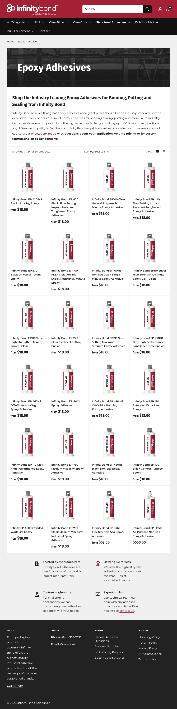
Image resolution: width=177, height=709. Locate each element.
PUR (37, 22)
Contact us (48, 133)
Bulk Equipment (18, 31)
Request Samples (107, 646)
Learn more (15, 685)
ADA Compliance (150, 654)
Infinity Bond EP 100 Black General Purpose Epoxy (148, 468)
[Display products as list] (163, 151)
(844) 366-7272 (71, 637)
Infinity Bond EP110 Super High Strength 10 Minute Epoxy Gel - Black (149, 274)
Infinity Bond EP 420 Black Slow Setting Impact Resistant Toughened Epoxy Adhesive (64, 207)
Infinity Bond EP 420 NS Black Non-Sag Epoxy (26, 201)
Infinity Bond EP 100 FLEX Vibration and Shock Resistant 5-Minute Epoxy (68, 276)
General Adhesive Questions (107, 639)
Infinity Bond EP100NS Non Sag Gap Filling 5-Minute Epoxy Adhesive (107, 274)
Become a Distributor (109, 657)
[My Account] (160, 9)
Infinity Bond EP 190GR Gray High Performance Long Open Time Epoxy (148, 342)
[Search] (147, 9)
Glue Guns (80, 22)
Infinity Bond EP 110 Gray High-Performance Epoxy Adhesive (27, 468)
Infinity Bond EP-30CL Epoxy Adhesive (65, 403)
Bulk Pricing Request (109, 652)
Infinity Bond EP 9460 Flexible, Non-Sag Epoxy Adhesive (108, 532)
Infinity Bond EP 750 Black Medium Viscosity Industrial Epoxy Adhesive (67, 534)
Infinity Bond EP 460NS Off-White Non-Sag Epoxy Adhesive (26, 405)
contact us (126, 610)
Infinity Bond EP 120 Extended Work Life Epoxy (146, 405)
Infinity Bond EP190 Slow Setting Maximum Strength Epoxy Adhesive (108, 342)
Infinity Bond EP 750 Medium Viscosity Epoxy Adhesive (67, 468)
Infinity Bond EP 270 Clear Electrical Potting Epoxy (66, 342)
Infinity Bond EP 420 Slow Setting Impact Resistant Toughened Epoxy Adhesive (147, 205)
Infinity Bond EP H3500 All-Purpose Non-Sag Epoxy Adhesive (148, 532)
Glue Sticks (57, 22)
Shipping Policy (149, 637)
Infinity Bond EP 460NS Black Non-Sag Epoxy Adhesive (107, 468)
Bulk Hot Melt (144, 22)
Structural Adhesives (111, 22)
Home (10, 41)
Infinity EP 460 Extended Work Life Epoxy (27, 530)
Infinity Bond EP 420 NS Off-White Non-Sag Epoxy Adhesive (107, 405)
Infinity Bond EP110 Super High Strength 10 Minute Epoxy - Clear (27, 342)
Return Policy (147, 642)
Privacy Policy (147, 648)
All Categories (16, 22)
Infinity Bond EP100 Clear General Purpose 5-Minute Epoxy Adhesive (108, 203)
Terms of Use (147, 659)
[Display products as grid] (157, 151)
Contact (44, 31)
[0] (167, 9)
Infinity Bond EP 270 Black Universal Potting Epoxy (26, 274)
